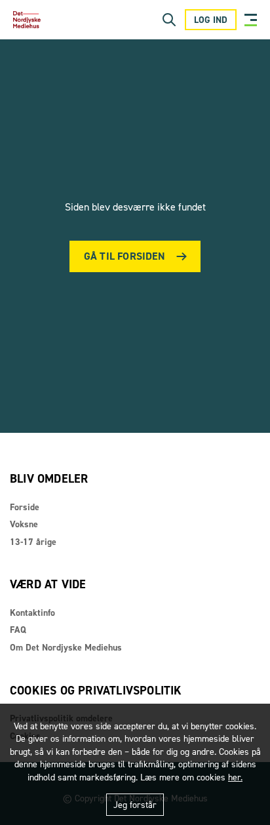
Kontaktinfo (32, 613)
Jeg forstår (135, 805)
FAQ (18, 630)
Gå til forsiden (124, 256)
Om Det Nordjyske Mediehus (66, 647)
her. (235, 777)
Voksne (24, 524)
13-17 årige (33, 542)
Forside (24, 507)
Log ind (210, 20)
